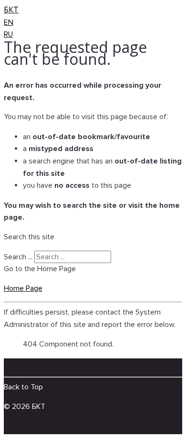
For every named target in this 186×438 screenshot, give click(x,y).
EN (8, 22)
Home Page (23, 288)
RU (8, 34)
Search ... (18, 257)
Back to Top (23, 387)
